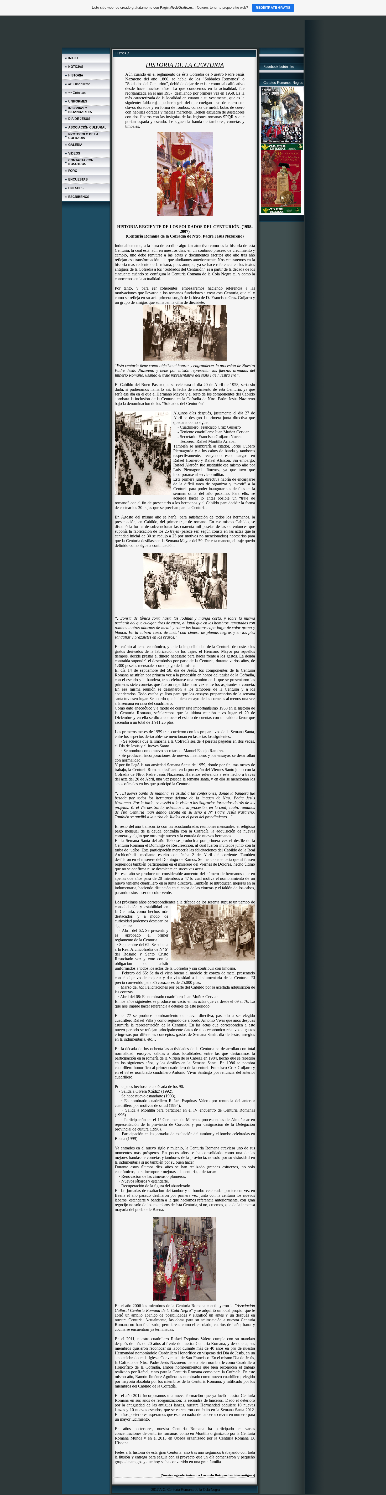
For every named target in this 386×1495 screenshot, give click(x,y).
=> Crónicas (77, 93)
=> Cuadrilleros (79, 84)
